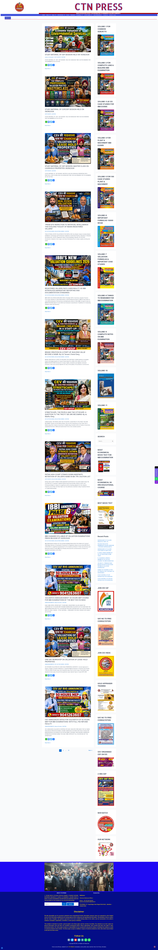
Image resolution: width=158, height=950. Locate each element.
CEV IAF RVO (60, 14)
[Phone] (156, 482)
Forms (67, 14)
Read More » (48, 68)
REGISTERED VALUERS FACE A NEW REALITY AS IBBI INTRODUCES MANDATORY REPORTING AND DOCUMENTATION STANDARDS (65, 290)
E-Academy (79, 14)
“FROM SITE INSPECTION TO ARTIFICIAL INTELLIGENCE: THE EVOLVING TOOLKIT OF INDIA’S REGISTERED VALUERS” (67, 227)
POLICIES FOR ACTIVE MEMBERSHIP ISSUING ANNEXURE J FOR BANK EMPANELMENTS (106, 545)
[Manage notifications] (155, 947)
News (53, 14)
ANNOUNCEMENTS (49, 602)
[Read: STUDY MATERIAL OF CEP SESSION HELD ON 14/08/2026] (68, 39)
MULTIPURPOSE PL (98, 14)
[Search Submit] (64, 904)
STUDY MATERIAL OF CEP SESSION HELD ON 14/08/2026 (67, 55)
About (47, 14)
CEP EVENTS (57, 57)
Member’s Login (112, 14)
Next (90, 750)
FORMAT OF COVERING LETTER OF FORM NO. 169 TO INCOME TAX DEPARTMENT (106, 571)
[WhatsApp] (156, 478)
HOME (43, 14)
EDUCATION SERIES (59, 231)
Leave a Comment (49, 57)
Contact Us (105, 14)
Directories (73, 14)
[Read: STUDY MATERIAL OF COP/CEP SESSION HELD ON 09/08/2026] (68, 91)
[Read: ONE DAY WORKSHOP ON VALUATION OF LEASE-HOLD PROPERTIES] (68, 641)
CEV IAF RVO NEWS (49, 231)
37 (68, 750)
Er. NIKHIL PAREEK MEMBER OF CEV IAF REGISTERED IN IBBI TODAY (105, 554)
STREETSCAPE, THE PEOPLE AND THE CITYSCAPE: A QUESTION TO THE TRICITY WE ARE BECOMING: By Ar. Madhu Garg (66, 414)
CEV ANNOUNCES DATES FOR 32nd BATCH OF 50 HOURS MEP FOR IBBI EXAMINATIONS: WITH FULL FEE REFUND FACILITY (67, 722)
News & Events (58, 602)
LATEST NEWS (87, 14)
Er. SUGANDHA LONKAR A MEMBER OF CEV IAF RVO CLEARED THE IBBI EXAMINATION (106, 559)
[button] (48, 15)
